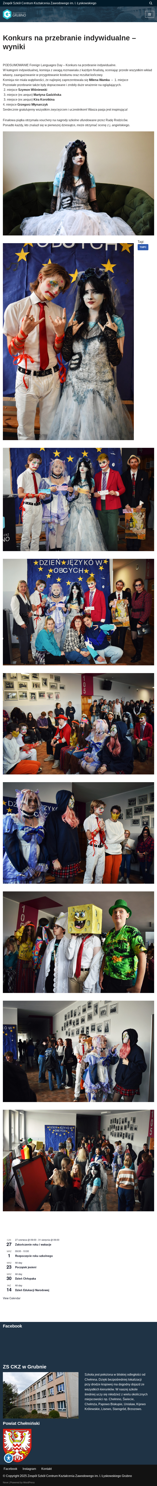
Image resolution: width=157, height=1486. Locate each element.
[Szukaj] (150, 3)
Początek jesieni (25, 1267)
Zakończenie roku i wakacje (33, 1244)
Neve (5, 1482)
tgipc (143, 247)
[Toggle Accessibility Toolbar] (8, 1458)
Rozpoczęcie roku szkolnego (34, 1256)
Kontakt (46, 1468)
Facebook (10, 1468)
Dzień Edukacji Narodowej (32, 1290)
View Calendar (11, 1298)
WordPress (29, 1482)
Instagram (29, 1468)
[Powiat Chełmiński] (17, 1461)
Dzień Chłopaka (25, 1278)
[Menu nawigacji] (149, 14)
